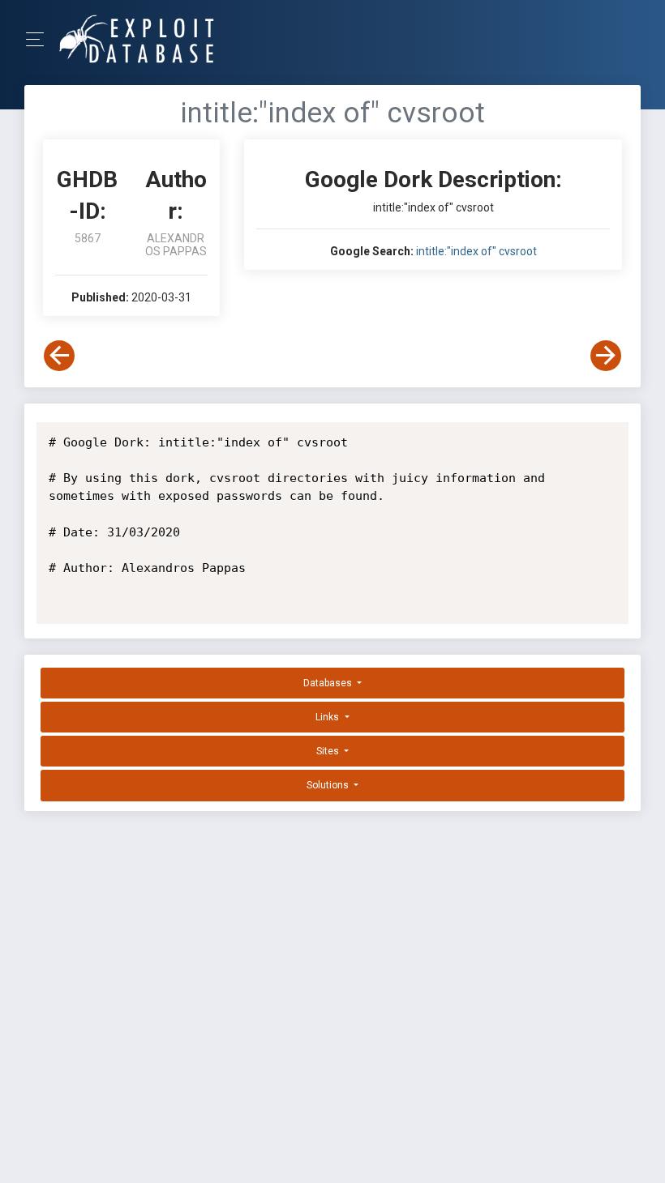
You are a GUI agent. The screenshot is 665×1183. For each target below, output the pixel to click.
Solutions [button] (329, 785)
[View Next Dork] (605, 355)
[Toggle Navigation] (40, 39)
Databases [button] (328, 683)
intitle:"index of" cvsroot (476, 251)
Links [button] (328, 717)
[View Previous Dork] (59, 355)
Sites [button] (328, 751)
